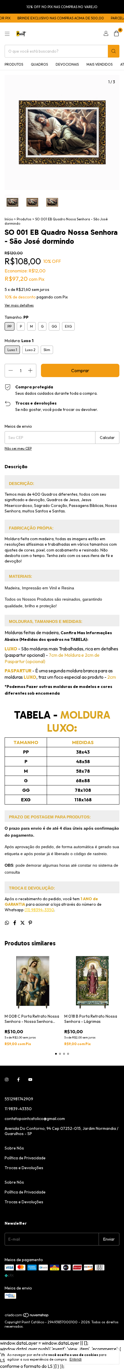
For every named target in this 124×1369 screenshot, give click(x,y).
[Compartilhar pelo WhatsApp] (7, 923)
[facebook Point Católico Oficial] (18, 1079)
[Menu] (7, 33)
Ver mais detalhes (19, 305)
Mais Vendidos (99, 64)
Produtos (14, 64)
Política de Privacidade (25, 1157)
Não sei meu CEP (18, 448)
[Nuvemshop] (27, 1316)
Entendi (75, 1359)
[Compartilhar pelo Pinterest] (30, 923)
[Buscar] (113, 51)
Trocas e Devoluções (24, 1167)
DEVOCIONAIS (67, 64)
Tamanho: (17, 317)
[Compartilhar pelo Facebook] (15, 923)
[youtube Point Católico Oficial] (30, 1079)
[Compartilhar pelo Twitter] (23, 923)
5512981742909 (19, 1099)
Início (9, 219)
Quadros (39, 64)
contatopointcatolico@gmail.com (35, 1118)
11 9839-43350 (18, 1108)
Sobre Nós (14, 1148)
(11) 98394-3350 (39, 909)
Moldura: (19, 340)
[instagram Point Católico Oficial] (7, 1079)
